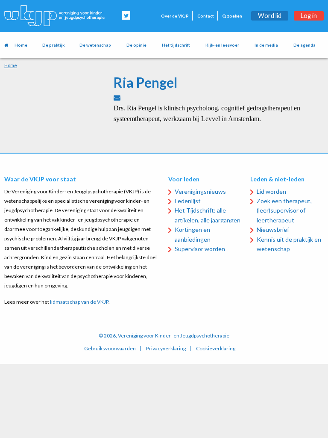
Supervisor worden (200, 248)
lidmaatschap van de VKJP (79, 302)
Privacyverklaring (166, 348)
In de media (266, 45)
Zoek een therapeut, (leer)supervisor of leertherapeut (284, 210)
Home (21, 45)
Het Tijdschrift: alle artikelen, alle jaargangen (207, 215)
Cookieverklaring (215, 348)
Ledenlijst (188, 200)
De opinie (136, 45)
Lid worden (271, 191)
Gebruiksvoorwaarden (110, 348)
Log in (309, 15)
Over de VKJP (175, 16)
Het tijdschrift (176, 45)
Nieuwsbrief (273, 229)
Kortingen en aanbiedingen (193, 234)
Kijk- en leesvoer (222, 45)
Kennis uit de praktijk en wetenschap (289, 244)
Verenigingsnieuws (200, 191)
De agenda (304, 45)
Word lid (269, 15)
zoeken (234, 16)
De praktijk (53, 45)
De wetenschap (95, 45)
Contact (205, 16)
